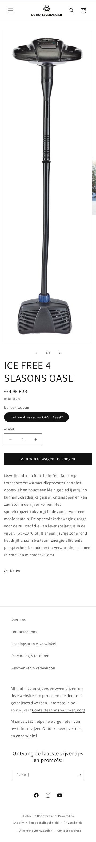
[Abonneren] (79, 775)
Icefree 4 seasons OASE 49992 (36, 417)
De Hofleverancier (45, 816)
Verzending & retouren (30, 655)
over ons (74, 728)
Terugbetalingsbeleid (44, 822)
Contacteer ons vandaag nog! (58, 710)
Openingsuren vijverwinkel (33, 643)
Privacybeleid (73, 822)
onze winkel (26, 735)
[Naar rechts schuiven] (60, 353)
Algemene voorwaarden (35, 830)
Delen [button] (15, 570)
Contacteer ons (24, 631)
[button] (11, 11)
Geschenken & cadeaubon (33, 668)
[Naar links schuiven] (36, 353)
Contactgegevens (69, 830)
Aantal (9, 429)
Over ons (18, 619)
